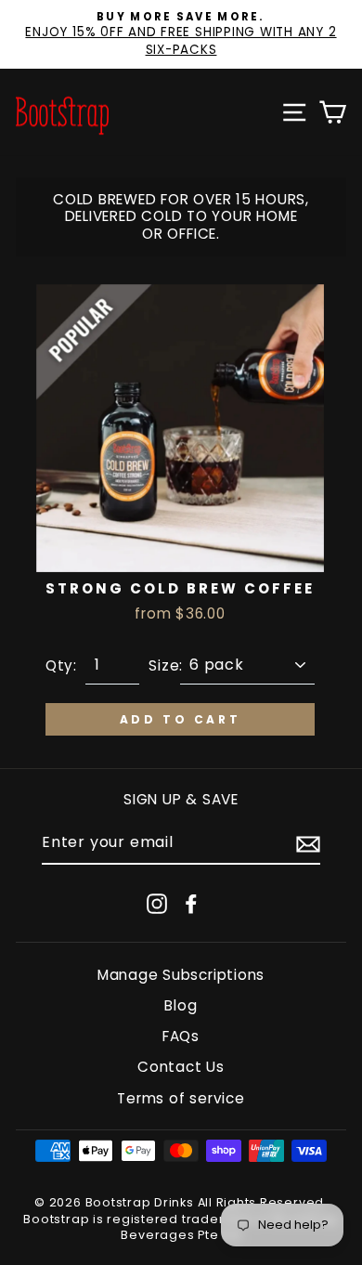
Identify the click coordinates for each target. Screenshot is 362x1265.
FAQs (181, 1036)
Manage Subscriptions (181, 975)
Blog (180, 1005)
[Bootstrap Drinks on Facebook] (191, 903)
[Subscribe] (308, 844)
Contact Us (181, 1066)
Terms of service (180, 1098)
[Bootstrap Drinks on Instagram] (157, 903)
